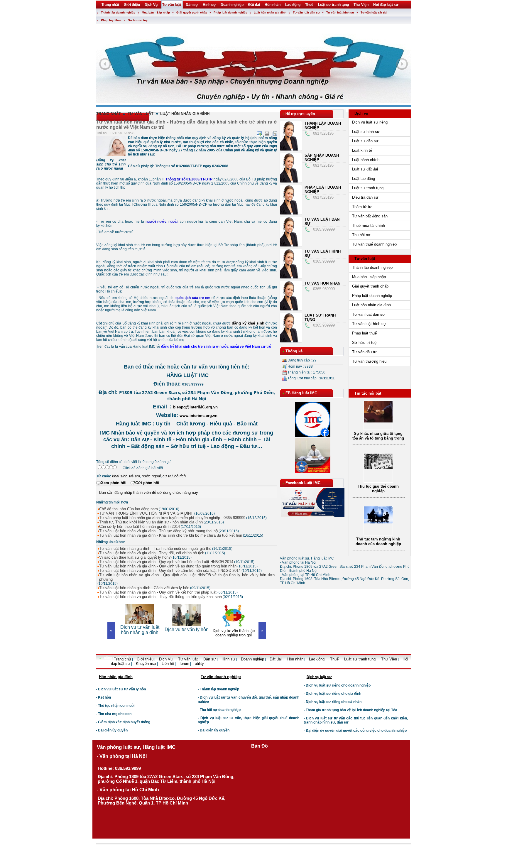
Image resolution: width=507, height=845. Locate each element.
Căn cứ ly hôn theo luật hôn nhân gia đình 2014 (139, 526)
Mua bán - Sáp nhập (156, 12)
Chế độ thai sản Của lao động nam (128, 509)
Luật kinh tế (362, 150)
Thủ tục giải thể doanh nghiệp (378, 444)
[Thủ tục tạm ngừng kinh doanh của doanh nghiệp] (378, 478)
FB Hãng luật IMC (301, 393)
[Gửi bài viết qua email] (259, 133)
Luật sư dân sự (365, 141)
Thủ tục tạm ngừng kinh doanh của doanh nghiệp (378, 497)
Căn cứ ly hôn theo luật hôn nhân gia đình (378, 550)
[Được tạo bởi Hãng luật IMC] (93, 668)
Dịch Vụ (166, 659)
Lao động (317, 659)
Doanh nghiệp (252, 659)
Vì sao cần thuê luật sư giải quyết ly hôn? (134, 557)
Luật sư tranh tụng (367, 188)
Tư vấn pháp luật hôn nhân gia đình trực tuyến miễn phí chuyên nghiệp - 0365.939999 (172, 518)
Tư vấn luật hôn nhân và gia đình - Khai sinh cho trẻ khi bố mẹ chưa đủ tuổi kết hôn (170, 535)
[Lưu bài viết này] (274, 133)
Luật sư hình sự (366, 131)
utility (199, 663)
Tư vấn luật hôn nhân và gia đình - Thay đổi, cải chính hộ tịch (151, 553)
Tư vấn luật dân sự (306, 12)
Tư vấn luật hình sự (340, 12)
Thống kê (293, 351)
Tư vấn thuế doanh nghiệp (374, 244)
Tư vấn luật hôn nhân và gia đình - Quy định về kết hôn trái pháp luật (158, 592)
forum (184, 663)
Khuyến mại (146, 663)
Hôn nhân (295, 659)
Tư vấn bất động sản (370, 216)
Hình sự (228, 659)
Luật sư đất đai (365, 169)
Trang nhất (108, 113)
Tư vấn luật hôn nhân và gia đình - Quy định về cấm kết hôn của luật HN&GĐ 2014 (170, 570)
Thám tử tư (362, 207)
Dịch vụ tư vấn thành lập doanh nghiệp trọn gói (187, 632)
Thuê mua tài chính (368, 225)
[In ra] (267, 133)
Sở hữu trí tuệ (138, 20)
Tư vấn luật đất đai (374, 12)
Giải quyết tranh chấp (191, 12)
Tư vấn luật (140, 113)
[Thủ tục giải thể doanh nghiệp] (378, 423)
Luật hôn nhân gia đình (270, 12)
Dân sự (209, 659)
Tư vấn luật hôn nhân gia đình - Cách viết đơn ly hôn (144, 588)
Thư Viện (389, 659)
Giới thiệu (145, 659)
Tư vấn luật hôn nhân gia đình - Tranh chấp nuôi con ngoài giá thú (155, 548)
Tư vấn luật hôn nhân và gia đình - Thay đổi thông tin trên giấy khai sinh (160, 596)
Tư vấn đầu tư (364, 352)
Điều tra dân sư (365, 197)
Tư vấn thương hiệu (369, 361)
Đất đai (276, 659)
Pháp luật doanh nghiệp (230, 12)
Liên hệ (168, 663)
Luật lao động (363, 178)
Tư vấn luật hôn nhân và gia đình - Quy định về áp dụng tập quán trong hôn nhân (167, 566)
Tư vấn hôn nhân (322, 283)
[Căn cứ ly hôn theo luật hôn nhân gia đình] (378, 533)
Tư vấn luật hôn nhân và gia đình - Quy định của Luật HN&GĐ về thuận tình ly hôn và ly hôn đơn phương (187, 577)
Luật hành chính (365, 160)
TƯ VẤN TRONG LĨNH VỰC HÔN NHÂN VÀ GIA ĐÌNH (146, 513)
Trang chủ (123, 659)
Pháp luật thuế (111, 20)
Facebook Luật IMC (302, 483)
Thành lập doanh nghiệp (118, 12)
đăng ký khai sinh (247, 323)
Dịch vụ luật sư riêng (370, 122)
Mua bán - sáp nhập (369, 277)
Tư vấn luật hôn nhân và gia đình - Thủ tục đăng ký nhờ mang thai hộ (158, 531)
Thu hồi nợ (361, 235)
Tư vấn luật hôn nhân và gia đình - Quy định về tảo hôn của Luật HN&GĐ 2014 (166, 562)
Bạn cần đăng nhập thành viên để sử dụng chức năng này (148, 492)
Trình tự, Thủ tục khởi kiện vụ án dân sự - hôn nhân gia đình (151, 522)
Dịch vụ (361, 113)
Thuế (334, 659)
